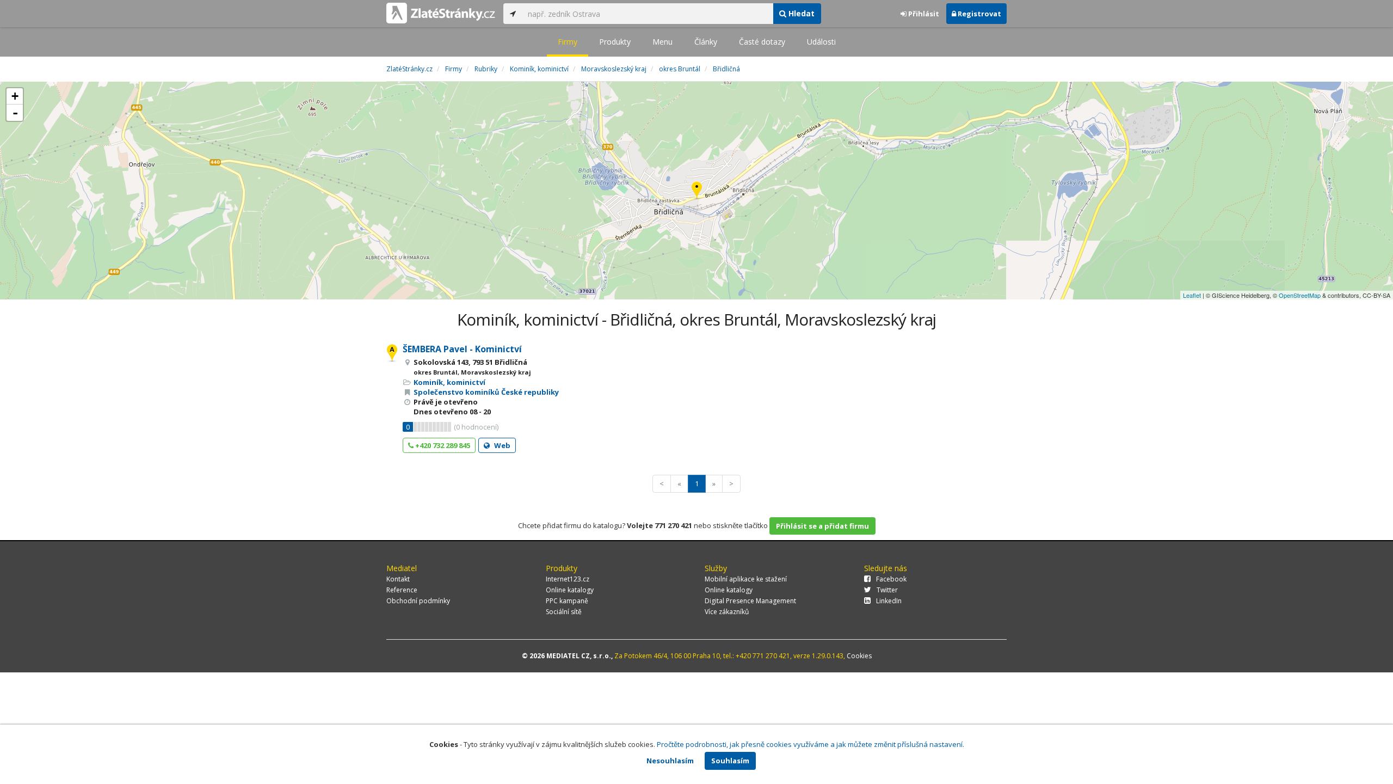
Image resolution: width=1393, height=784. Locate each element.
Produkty (615, 41)
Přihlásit (923, 14)
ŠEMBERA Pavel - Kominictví (462, 349)
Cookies (859, 655)
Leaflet (1192, 295)
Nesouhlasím (670, 760)
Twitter (887, 590)
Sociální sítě (564, 611)
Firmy (567, 41)
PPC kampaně (567, 600)
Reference (401, 590)
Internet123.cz (567, 579)
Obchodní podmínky (418, 600)
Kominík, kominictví (449, 382)
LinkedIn (889, 600)
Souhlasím (730, 760)
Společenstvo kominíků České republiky (486, 392)
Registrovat (978, 14)
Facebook (891, 579)
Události (821, 41)
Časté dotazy (762, 41)
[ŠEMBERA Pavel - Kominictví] (696, 191)
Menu (662, 41)
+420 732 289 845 (442, 445)
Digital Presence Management (750, 600)
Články (705, 41)
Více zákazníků (727, 611)
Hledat (800, 13)
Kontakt (398, 579)
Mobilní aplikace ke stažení (746, 579)
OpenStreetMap (1300, 295)
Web (501, 445)
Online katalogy (570, 590)
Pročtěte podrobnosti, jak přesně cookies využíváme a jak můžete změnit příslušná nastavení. (810, 744)
